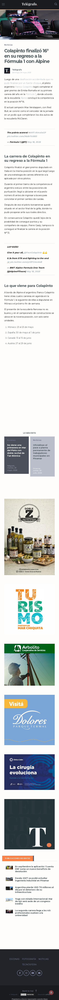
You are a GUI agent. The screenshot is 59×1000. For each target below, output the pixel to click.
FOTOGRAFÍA (29, 959)
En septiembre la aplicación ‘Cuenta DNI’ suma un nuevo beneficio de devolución (34, 869)
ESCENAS (14, 959)
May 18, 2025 (34, 142)
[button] (29, 25)
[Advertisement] (29, 385)
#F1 (32, 132)
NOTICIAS (44, 959)
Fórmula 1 (31, 94)
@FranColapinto (33, 252)
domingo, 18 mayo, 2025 (21, 73)
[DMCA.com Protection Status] (27, 994)
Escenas (11, 440)
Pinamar (37, 468)
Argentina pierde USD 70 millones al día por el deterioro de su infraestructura (34, 889)
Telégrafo (17, 70)
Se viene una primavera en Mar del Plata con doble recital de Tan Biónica (16, 450)
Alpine (24, 98)
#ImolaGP (40, 132)
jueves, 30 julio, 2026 (37, 471)
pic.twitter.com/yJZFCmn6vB (26, 262)
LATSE (47, 994)
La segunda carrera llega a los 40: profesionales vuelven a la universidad (33, 913)
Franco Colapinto (24, 87)
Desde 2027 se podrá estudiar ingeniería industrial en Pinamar (32, 879)
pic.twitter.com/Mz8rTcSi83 (22, 136)
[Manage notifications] (51, 992)
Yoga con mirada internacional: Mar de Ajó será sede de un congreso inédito (33, 901)
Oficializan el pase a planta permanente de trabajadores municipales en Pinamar (41, 452)
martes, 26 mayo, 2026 (12, 469)
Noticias (8, 45)
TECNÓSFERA (29, 964)
